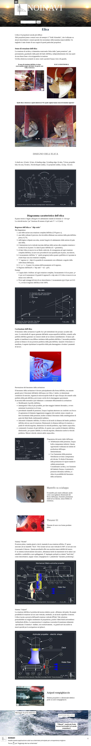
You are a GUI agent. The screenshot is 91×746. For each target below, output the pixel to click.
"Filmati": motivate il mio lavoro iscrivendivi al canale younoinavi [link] (66, 726)
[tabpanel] (45, 39)
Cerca (39, 22)
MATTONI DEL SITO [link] (66, 715)
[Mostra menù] (16, 2)
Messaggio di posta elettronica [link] (25, 713)
